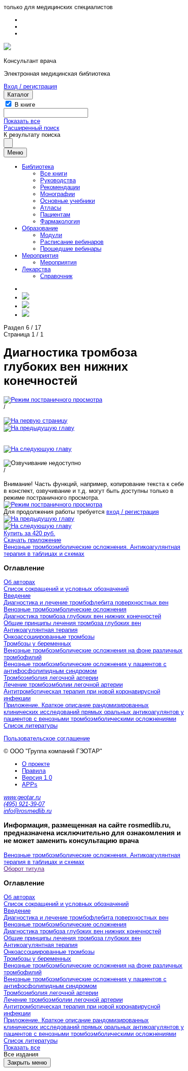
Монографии (57, 194)
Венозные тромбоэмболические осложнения (65, 609)
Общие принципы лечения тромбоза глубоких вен (72, 623)
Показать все (22, 121)
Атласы (50, 207)
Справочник (56, 276)
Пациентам (55, 214)
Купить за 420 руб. (29, 533)
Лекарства (36, 269)
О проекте (36, 764)
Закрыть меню (27, 1062)
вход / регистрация (132, 511)
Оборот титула (24, 868)
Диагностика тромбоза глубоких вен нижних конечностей (82, 616)
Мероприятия (40, 255)
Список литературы (30, 725)
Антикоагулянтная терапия (41, 629)
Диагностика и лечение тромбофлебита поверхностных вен (86, 602)
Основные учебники (67, 200)
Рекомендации (60, 187)
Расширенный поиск (31, 127)
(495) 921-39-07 (24, 804)
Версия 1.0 (37, 777)
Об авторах (19, 582)
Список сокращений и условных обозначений (66, 588)
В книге (25, 104)
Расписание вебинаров (72, 241)
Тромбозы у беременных (37, 643)
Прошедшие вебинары (70, 248)
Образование (40, 228)
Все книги (53, 173)
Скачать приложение (32, 540)
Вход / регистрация (30, 86)
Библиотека (38, 166)
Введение (17, 595)
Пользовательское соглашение (47, 738)
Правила (34, 770)
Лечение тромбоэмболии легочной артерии (63, 684)
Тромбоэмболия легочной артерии (51, 677)
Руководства (58, 180)
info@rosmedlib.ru (28, 810)
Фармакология (60, 221)
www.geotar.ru (22, 797)
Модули (51, 235)
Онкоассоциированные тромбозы (49, 636)
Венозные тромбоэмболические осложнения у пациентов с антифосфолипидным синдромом (85, 667)
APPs (29, 784)
